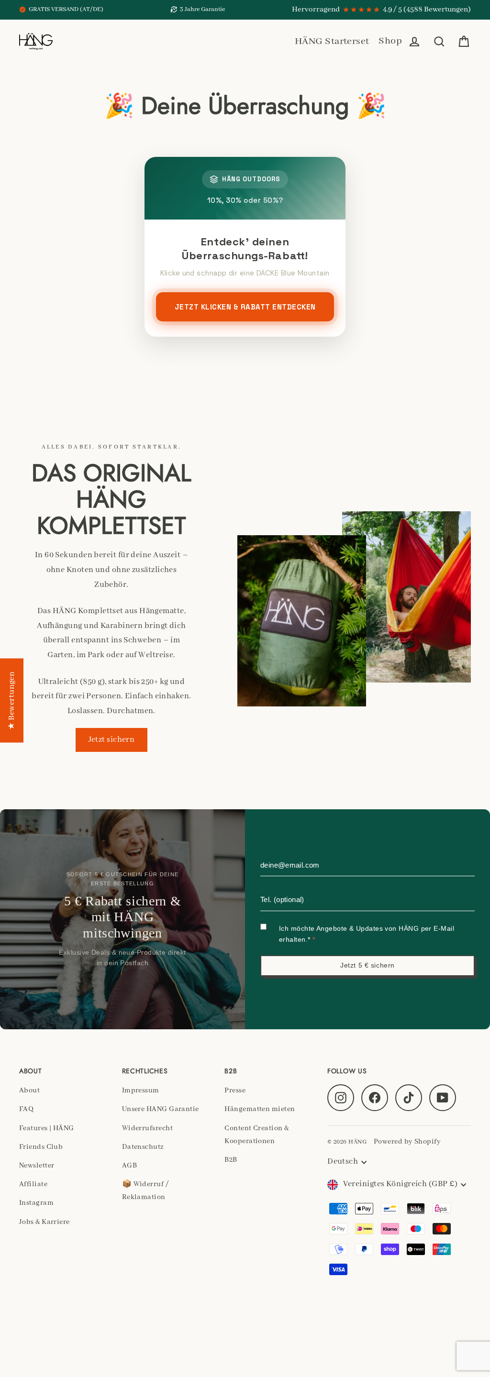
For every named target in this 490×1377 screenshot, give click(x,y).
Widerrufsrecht (147, 1128)
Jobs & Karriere (44, 1222)
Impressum (140, 1090)
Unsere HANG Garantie (160, 1109)
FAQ (26, 1109)
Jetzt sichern (112, 740)
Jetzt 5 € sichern (367, 965)
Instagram (36, 1203)
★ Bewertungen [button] (12, 700)
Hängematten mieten (259, 1109)
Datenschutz (143, 1147)
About (29, 1090)
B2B (230, 1160)
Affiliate (33, 1184)
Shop (390, 41)
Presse (234, 1090)
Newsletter (37, 1165)
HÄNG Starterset (332, 41)
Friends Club (41, 1147)
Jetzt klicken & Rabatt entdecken (245, 306)
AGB (129, 1165)
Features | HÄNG (46, 1128)
